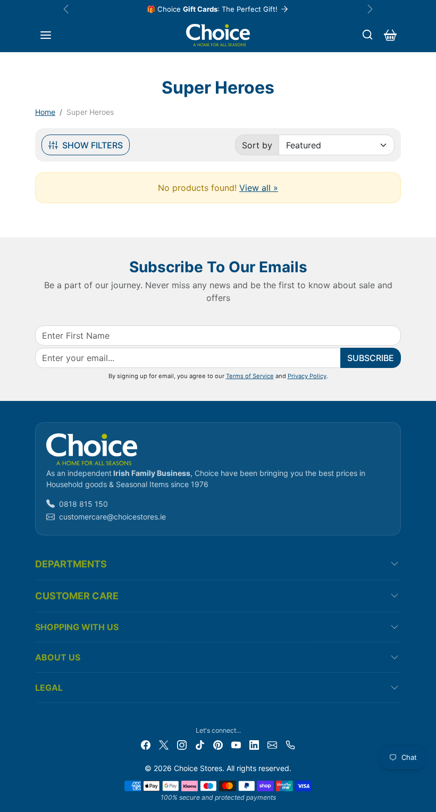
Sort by (257, 145)
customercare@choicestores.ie (112, 516)
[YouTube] (236, 744)
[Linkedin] (254, 744)
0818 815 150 (83, 503)
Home (45, 111)
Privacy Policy (307, 376)
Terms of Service (250, 376)
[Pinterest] (218, 744)
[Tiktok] (200, 744)
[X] (164, 744)
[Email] (272, 744)
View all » (258, 187)
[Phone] (290, 744)
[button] (45, 35)
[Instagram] (182, 744)
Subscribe (370, 358)
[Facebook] (146, 744)
